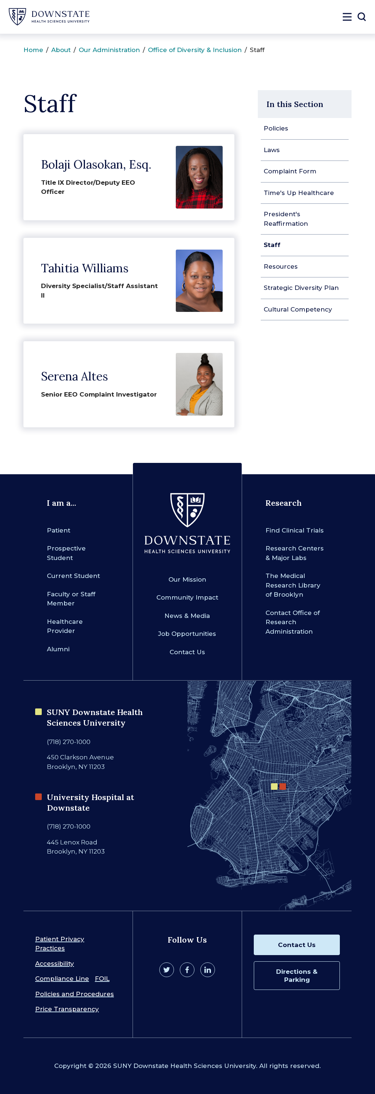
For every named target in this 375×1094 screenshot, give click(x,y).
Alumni (58, 649)
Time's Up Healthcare (299, 192)
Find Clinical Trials (295, 530)
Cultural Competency (298, 309)
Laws (272, 150)
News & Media (187, 615)
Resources (281, 266)
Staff (272, 244)
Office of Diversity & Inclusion (195, 50)
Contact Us (187, 652)
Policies (276, 128)
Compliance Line (62, 978)
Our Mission (187, 579)
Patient (58, 530)
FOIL (102, 978)
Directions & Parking (297, 975)
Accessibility (54, 963)
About (61, 50)
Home (33, 50)
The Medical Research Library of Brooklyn (293, 585)
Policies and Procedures (74, 994)
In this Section (295, 104)
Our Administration (109, 50)
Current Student (73, 575)
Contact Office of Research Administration (293, 622)
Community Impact (187, 597)
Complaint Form (290, 171)
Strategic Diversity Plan (301, 287)
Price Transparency (67, 1009)
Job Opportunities (187, 633)
